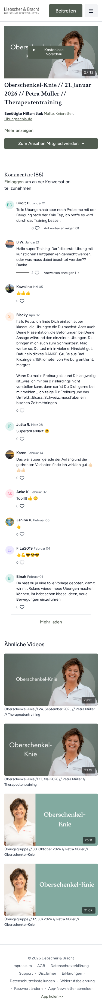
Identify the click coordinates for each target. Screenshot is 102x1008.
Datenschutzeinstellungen (32, 981)
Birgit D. (23, 203)
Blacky (22, 315)
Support (26, 973)
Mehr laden (51, 622)
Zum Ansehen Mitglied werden (48, 143)
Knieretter (64, 113)
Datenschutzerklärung (70, 965)
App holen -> (52, 996)
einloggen (14, 181)
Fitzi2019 (24, 548)
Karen (21, 453)
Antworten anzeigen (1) (61, 228)
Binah (21, 576)
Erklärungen (72, 973)
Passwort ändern (28, 988)
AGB (41, 965)
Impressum (22, 965)
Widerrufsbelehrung (77, 981)
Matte (49, 113)
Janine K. (24, 520)
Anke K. (22, 492)
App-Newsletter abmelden (71, 988)
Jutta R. (23, 424)
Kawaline (24, 286)
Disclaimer (47, 973)
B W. (20, 242)
